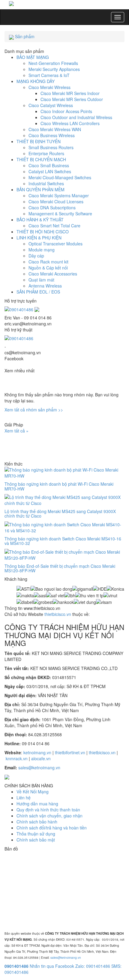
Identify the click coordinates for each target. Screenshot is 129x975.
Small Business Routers (51, 147)
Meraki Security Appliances (54, 69)
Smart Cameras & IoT (49, 75)
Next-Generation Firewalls (53, 63)
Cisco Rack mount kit (48, 262)
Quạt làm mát (41, 280)
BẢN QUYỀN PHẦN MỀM (40, 189)
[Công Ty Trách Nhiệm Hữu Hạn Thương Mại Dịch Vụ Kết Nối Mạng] (64, 3)
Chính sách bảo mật (35, 840)
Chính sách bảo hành (36, 822)
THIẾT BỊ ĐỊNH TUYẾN (38, 141)
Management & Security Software (60, 214)
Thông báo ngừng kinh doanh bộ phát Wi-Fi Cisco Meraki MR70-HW (58, 486)
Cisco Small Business (48, 165)
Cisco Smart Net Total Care (54, 226)
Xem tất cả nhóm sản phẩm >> (33, 410)
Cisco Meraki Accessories (52, 274)
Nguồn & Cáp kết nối (48, 268)
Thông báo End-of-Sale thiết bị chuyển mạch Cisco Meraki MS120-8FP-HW (59, 568)
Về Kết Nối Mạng (32, 792)
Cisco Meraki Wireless (49, 87)
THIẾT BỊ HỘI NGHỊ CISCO (42, 232)
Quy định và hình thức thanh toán (48, 810)
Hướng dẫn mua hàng (37, 804)
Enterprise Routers (46, 153)
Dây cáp (36, 256)
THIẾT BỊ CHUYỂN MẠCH (41, 159)
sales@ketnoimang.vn (39, 767)
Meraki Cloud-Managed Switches (59, 177)
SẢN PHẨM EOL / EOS (38, 292)
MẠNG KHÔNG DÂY (35, 81)
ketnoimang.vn (37, 752)
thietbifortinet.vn (70, 752)
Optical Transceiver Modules (55, 244)
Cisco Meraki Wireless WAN (54, 129)
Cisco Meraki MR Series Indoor (70, 93)
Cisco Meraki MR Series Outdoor (71, 99)
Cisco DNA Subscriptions (52, 208)
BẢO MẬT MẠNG (32, 57)
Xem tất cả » (16, 431)
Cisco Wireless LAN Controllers (70, 123)
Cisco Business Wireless (51, 135)
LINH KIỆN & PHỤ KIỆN (39, 238)
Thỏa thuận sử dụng (35, 834)
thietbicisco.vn (57, 614)
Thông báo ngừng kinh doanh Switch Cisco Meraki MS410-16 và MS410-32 (62, 541)
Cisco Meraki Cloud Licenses (55, 201)
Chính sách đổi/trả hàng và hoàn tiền (51, 828)
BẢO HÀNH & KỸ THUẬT (40, 220)
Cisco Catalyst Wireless (50, 105)
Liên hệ (23, 798)
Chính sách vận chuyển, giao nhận (49, 816)
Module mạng (41, 250)
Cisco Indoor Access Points (66, 111)
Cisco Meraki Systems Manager (58, 195)
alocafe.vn (41, 758)
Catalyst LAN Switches (49, 171)
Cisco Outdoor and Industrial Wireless (76, 117)
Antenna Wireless (45, 286)
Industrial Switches (46, 183)
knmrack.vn (17, 758)
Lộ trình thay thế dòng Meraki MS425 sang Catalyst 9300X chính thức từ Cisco (60, 513)
